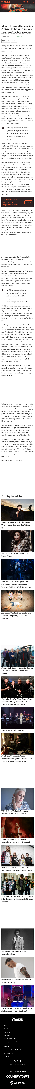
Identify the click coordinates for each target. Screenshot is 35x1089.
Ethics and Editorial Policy (10, 1038)
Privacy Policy (7, 1032)
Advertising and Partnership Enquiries (13, 1050)
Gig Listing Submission (9, 1053)
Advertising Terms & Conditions (11, 1042)
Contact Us (6, 1056)
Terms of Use (7, 1035)
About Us (6, 1029)
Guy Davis (19, 37)
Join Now (28, 202)
